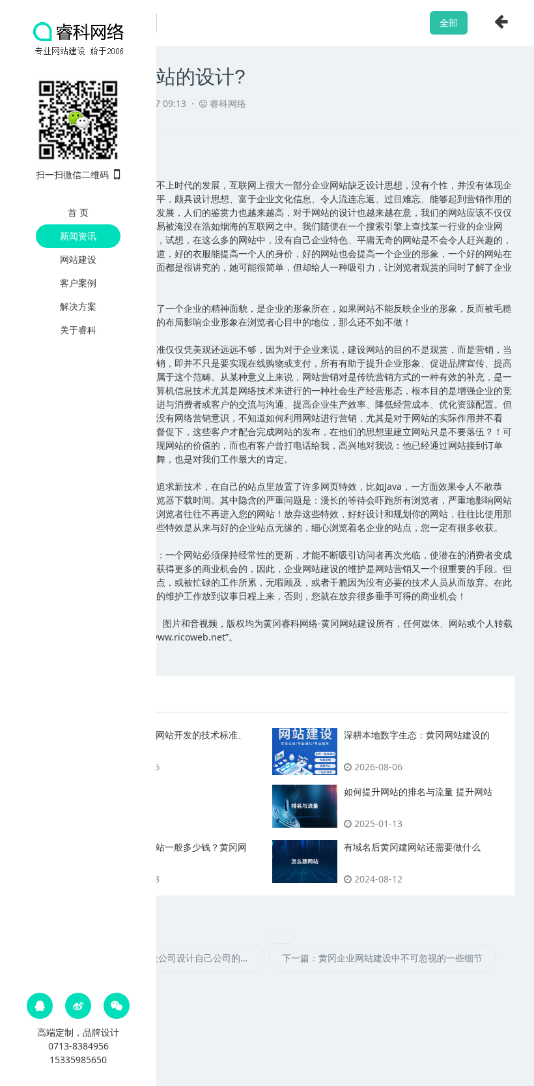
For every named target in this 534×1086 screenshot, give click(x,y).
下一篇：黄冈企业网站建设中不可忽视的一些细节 (382, 958)
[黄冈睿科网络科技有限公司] (78, 37)
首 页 (78, 212)
